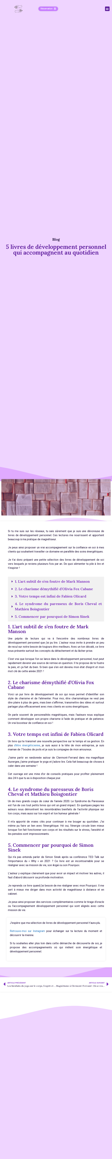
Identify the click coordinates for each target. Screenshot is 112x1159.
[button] (48, 9)
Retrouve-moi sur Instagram (27, 931)
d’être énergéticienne (27, 745)
